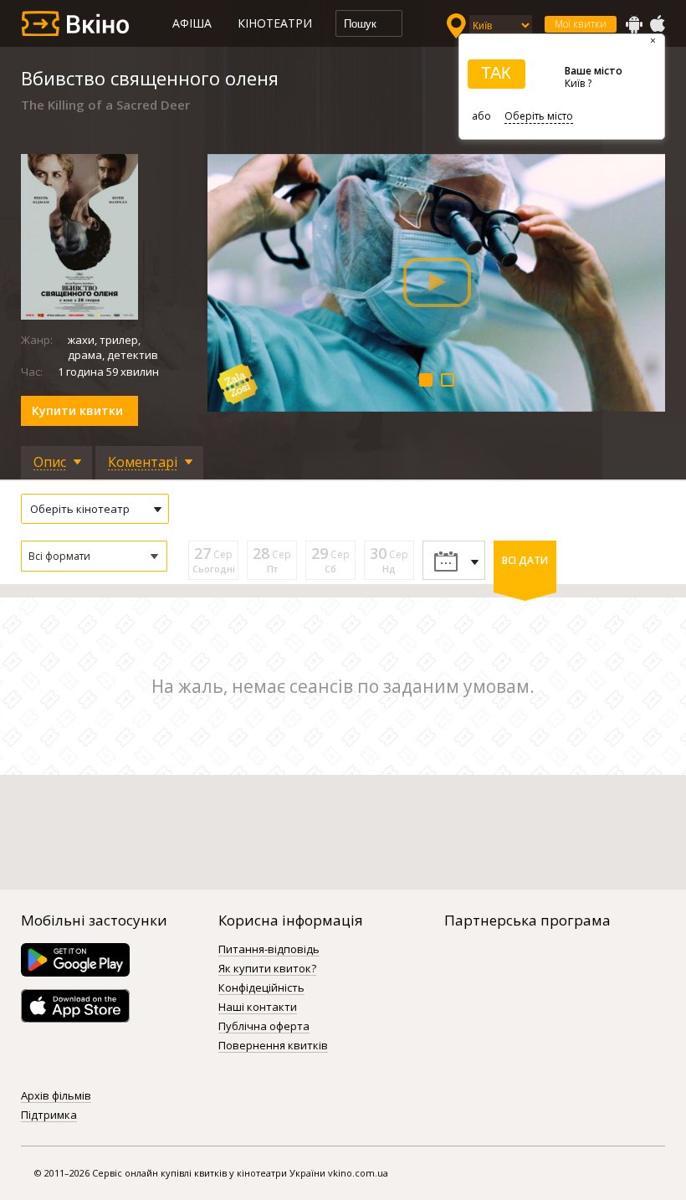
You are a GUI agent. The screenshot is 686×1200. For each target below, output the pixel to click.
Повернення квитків (273, 1046)
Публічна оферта (264, 1026)
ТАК (496, 73)
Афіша (192, 23)
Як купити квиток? (267, 969)
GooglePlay (634, 24)
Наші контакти (257, 1007)
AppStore (656, 24)
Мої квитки (581, 24)
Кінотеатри (275, 23)
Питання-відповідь (269, 949)
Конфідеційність (261, 988)
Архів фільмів (56, 1096)
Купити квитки (77, 410)
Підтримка (49, 1115)
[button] (94, 556)
